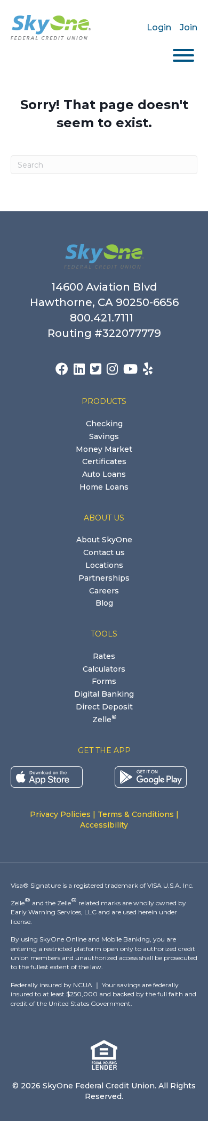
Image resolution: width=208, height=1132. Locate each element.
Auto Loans (104, 474)
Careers (104, 591)
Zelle (104, 719)
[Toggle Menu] (183, 55)
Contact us (104, 552)
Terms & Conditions (136, 814)
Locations (104, 565)
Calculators (104, 669)
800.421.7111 (104, 317)
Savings (104, 436)
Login (159, 27)
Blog (104, 603)
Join (188, 27)
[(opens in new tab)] (47, 776)
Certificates (104, 461)
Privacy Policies (60, 814)
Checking (104, 423)
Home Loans (104, 487)
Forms (104, 681)
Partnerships (104, 578)
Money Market (104, 449)
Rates (104, 656)
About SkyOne (104, 539)
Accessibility (104, 825)
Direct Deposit (104, 707)
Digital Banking (104, 694)
